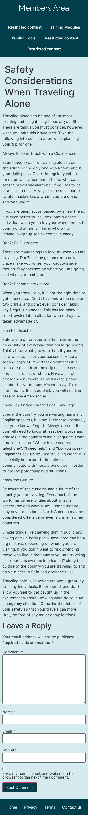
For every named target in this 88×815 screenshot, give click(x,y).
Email (8, 731)
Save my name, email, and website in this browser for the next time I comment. (38, 775)
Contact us (72, 807)
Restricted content (25, 27)
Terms (49, 807)
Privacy (30, 807)
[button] (24, 38)
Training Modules (64, 27)
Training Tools (23, 38)
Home (12, 807)
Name (9, 712)
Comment (12, 652)
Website (9, 750)
